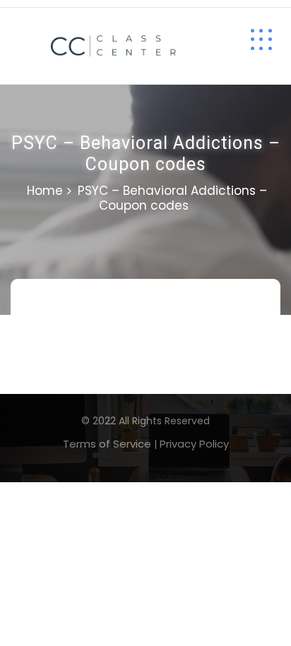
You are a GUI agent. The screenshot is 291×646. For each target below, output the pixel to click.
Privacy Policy (194, 443)
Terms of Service (107, 443)
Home (45, 190)
